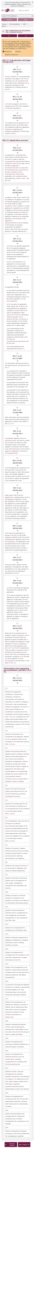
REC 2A (7, 180)
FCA (25, 78)
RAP (17, 106)
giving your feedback (17, 6)
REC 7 (22, 348)
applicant (11, 539)
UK (28, 123)
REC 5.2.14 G (9, 423)
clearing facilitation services (13, 222)
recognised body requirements (14, 161)
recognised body (21, 155)
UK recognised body (22, 80)
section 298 (8, 654)
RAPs (11, 299)
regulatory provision (19, 212)
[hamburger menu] (2, 10)
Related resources (11, 54)
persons (25, 229)
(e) (25, 319)
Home (4, 24)
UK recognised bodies (20, 176)
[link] (9, 10)
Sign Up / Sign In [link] (24, 10)
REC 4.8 (13, 662)
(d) (20, 319)
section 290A (21, 197)
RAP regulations (15, 108)
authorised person (10, 440)
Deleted (18, 51)
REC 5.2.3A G (19, 321)
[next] (26, 35)
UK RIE (8, 104)
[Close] (32, 2)
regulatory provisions (13, 310)
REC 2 (24, 178)
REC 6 (14, 133)
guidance (21, 123)
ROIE (23, 131)
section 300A (9, 229)
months (22, 545)
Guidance (8, 51)
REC (25, 24)
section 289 (13, 495)
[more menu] (33, 10)
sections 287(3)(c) (12, 319)
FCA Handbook (14, 24)
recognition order (10, 163)
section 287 (10, 315)
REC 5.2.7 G (9, 648)
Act (8, 89)
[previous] (9, 35)
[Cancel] (33, 39)
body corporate (11, 76)
